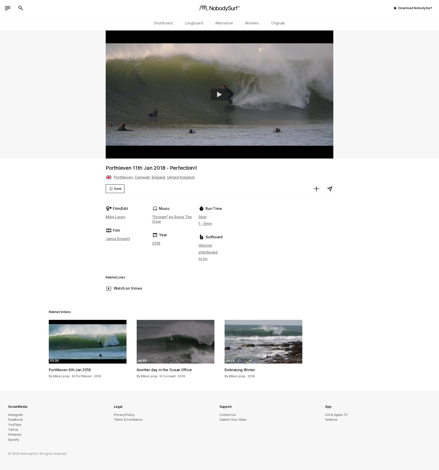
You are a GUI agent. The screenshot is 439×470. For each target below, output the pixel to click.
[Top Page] (219, 8)
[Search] (20, 8)
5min (202, 217)
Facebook (15, 419)
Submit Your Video (233, 419)
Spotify (13, 440)
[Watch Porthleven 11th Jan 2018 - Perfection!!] (219, 94)
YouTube (14, 425)
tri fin (202, 259)
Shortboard (163, 23)
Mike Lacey (116, 217)
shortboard (207, 252)
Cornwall (142, 177)
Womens (252, 23)
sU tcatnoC (228, 415)
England (158, 177)
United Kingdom (181, 177)
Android (331, 419)
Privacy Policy (124, 415)
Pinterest (14, 434)
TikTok (13, 430)
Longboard (194, 23)
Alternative (224, 23)
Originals (278, 23)
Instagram (15, 415)
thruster (205, 245)
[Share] (329, 188)
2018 (156, 243)
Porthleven (123, 177)
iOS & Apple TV (336, 415)
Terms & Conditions (128, 419)
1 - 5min (205, 223)
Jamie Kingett (118, 239)
